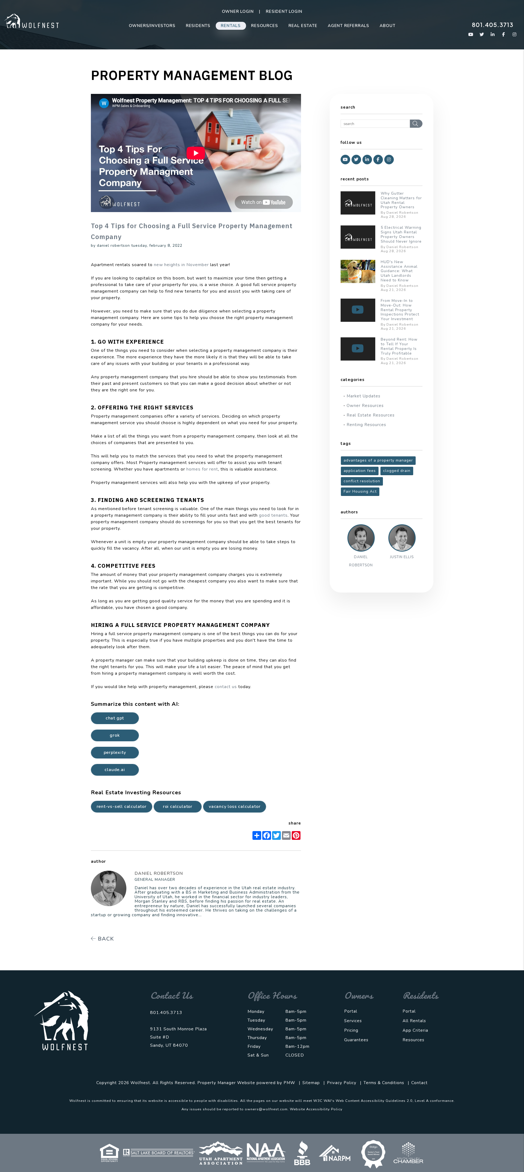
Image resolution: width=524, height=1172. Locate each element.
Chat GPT (115, 718)
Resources (264, 25)
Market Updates (363, 396)
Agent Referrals (348, 25)
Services (353, 1021)
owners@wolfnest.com (266, 1109)
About (387, 25)
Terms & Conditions (384, 1082)
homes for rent (202, 469)
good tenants (273, 515)
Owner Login (238, 11)
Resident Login (284, 11)
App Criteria (415, 1030)
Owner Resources (365, 405)
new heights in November (181, 265)
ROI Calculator (177, 807)
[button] (471, 34)
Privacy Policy (341, 1082)
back (105, 938)
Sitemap (311, 1082)
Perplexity (115, 752)
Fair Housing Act (360, 491)
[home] (31, 20)
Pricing (351, 1030)
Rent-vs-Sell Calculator (122, 807)
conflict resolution (362, 481)
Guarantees (356, 1040)
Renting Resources (366, 424)
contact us (226, 687)
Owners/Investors (152, 25)
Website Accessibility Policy (316, 1109)
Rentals (231, 25)
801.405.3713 (492, 24)
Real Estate (302, 25)
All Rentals (414, 1021)
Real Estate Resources (371, 415)
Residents (198, 25)
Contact (419, 1082)
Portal (350, 1011)
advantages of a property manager (378, 460)
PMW (289, 1082)
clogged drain (396, 470)
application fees (360, 470)
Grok (115, 735)
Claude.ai (115, 770)
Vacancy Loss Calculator (234, 807)
